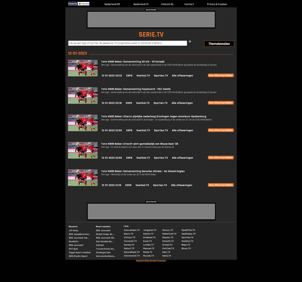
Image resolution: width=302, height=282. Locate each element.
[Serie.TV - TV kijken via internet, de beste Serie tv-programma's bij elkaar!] (92, 4)
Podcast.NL (167, 4)
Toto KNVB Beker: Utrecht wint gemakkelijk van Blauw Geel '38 (139, 144)
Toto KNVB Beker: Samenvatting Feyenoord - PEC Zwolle (136, 89)
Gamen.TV (129, 244)
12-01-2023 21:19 (111, 185)
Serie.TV (166, 255)
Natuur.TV (167, 230)
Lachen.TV (148, 244)
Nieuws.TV (167, 237)
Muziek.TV (148, 255)
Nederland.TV (141, 4)
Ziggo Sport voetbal (80, 252)
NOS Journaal (76, 245)
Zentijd (100, 245)
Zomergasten (103, 252)
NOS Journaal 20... (105, 237)
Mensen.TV (148, 248)
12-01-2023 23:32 (112, 75)
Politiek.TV (168, 248)
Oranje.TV (167, 244)
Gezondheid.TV (131, 252)
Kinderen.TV (149, 237)
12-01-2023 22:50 (112, 130)
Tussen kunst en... (105, 248)
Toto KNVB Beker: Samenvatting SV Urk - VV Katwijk (132, 62)
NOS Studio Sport (78, 256)
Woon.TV (186, 248)
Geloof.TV (129, 248)
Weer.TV (186, 244)
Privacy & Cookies (217, 4)
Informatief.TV (132, 255)
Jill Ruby (73, 230)
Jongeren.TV (149, 230)
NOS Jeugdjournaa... (79, 234)
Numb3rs (73, 241)
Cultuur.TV (129, 237)
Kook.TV (147, 241)
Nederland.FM (112, 4)
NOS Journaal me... (79, 237)
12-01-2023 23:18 (112, 103)
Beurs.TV (128, 233)
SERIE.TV (151, 34)
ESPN (129, 75)
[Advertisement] (151, 19)
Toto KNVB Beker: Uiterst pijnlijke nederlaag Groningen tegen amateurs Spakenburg (153, 116)
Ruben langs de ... (105, 234)
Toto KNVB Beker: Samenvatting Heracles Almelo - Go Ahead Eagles (143, 171)
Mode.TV (147, 252)
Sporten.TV (161, 75)
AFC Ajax (73, 248)
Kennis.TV (148, 233)
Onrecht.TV (168, 241)
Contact (189, 4)
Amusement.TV (132, 230)
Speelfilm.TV (188, 230)
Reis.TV (166, 252)
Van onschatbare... (105, 256)
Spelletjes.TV (189, 233)
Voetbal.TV (143, 75)
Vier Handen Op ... (105, 241)
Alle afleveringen (182, 75)
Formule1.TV (130, 241)
